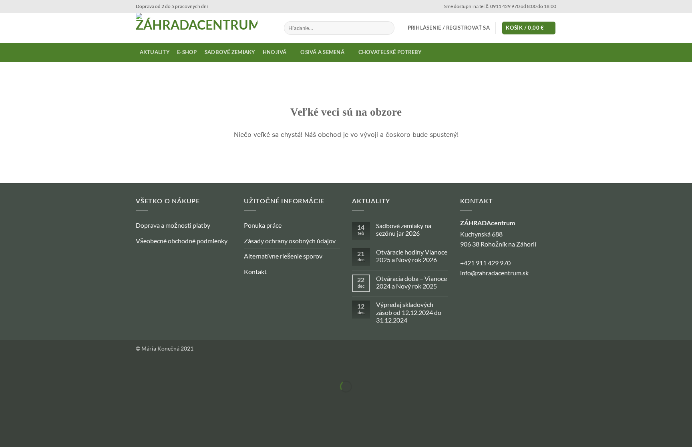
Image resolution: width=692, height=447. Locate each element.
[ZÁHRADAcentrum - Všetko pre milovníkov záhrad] (204, 28)
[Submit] (387, 28)
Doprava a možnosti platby (173, 225)
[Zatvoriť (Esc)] (77, 367)
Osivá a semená (322, 52)
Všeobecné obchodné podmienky (181, 241)
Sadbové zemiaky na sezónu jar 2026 (403, 229)
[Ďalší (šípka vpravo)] (31, 400)
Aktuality (154, 52)
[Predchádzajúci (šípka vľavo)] (8, 400)
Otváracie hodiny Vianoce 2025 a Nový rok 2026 (411, 255)
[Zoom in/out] (8, 367)
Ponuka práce (263, 225)
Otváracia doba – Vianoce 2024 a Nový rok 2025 (411, 282)
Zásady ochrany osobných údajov (290, 241)
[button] (449, 28)
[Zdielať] (54, 367)
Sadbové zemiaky (230, 52)
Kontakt (255, 271)
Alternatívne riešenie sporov (283, 256)
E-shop (187, 52)
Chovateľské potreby (390, 52)
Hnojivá (275, 52)
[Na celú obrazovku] (31, 367)
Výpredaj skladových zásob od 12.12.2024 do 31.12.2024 (408, 312)
